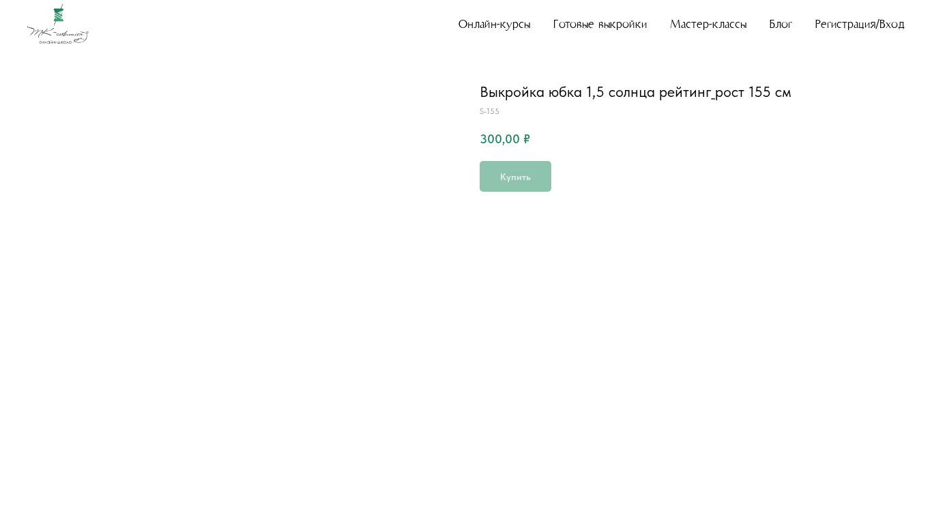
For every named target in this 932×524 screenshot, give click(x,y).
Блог (781, 24)
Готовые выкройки (600, 24)
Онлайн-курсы (494, 24)
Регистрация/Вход (860, 24)
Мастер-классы (708, 24)
